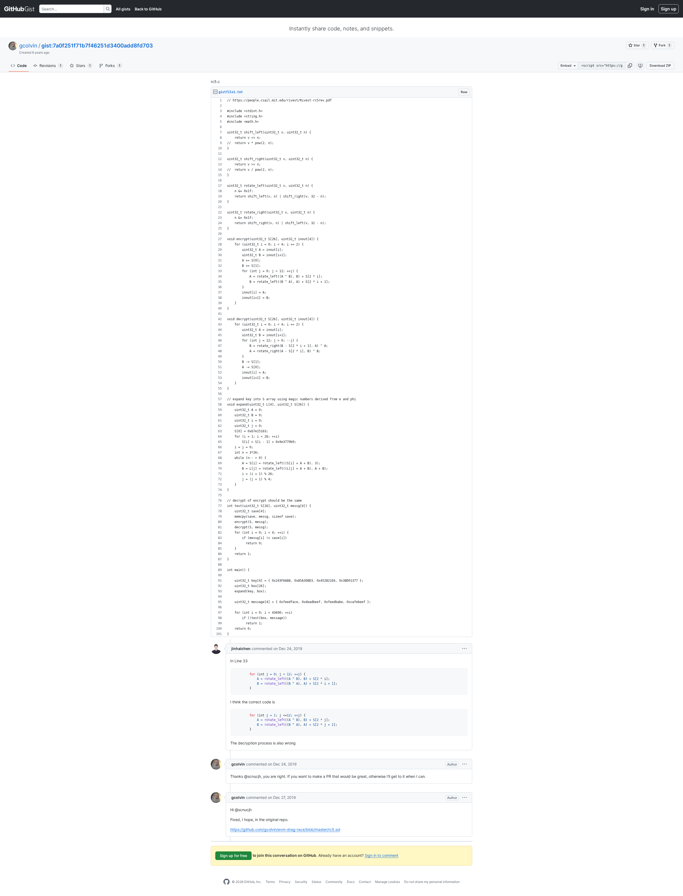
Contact (365, 882)
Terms (270, 882)
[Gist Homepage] (19, 9)
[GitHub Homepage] (226, 881)
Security (301, 882)
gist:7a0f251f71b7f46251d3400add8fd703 (97, 45)
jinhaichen (241, 648)
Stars (83, 65)
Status (316, 882)
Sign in (647, 8)
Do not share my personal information (432, 882)
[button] (629, 65)
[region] (341, 367)
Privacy (285, 882)
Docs (351, 882)
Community (334, 882)
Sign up (668, 8)
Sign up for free (233, 855)
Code (22, 65)
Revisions (50, 65)
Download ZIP (660, 66)
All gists (123, 9)
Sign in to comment (381, 855)
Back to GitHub (148, 9)
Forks (112, 65)
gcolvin (28, 45)
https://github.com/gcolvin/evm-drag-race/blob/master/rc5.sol (285, 829)
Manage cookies (387, 882)
